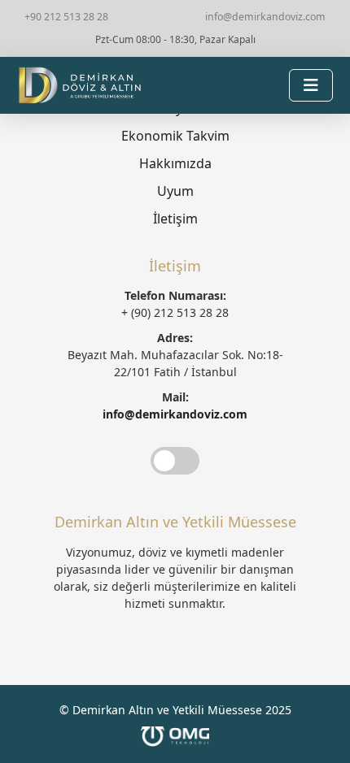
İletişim (175, 219)
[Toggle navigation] (311, 85)
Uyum (175, 191)
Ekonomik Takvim (175, 136)
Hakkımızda (175, 163)
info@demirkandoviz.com (265, 17)
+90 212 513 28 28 (66, 17)
